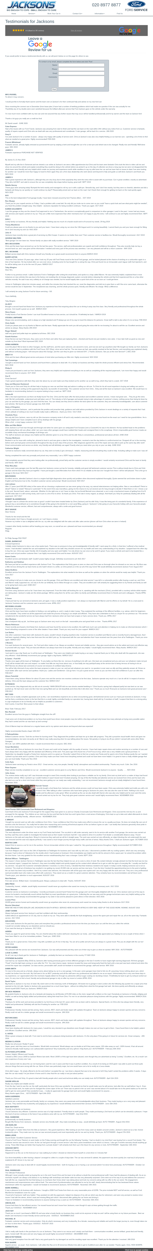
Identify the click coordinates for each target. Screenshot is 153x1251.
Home (13, 14)
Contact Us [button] (77, 14)
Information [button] (99, 14)
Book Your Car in (54, 14)
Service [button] (31, 14)
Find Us (120, 14)
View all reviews (76, 30)
